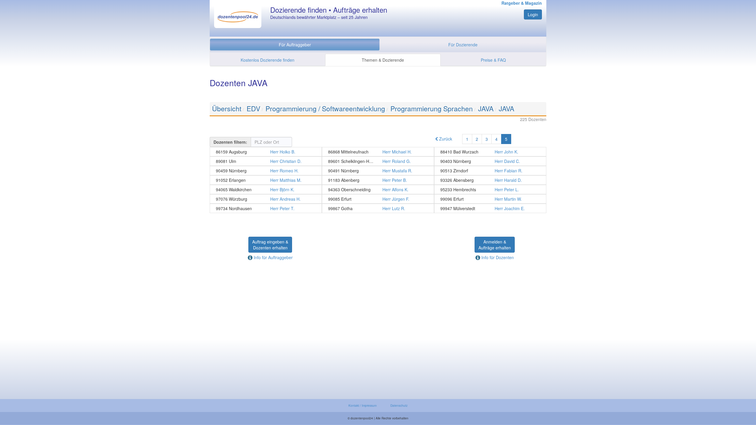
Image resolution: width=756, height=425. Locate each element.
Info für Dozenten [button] (497, 257)
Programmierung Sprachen (431, 108)
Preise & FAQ (493, 60)
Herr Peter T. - (266, 208)
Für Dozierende (463, 45)
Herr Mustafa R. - (378, 170)
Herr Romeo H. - (266, 170)
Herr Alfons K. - (378, 189)
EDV (253, 108)
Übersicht (226, 108)
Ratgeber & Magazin (521, 3)
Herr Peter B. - (378, 180)
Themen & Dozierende (383, 60)
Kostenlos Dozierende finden (267, 60)
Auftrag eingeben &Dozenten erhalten (270, 245)
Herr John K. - (490, 151)
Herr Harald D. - (490, 180)
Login (533, 14)
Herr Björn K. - (266, 189)
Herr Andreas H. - (266, 198)
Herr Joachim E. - (490, 208)
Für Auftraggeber (295, 45)
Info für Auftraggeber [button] (272, 257)
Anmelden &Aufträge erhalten (494, 245)
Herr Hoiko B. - (266, 151)
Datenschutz (399, 405)
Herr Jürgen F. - (378, 198)
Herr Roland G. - (378, 161)
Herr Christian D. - (266, 161)
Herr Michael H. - (378, 151)
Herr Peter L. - (490, 189)
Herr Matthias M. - (266, 180)
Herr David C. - (490, 161)
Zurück (445, 139)
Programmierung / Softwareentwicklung (325, 108)
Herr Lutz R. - (378, 208)
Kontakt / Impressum (362, 405)
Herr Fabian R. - (490, 170)
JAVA (485, 108)
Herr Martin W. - (490, 198)
